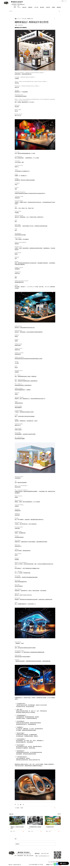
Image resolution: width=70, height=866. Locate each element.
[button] (59, 11)
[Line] (55, 864)
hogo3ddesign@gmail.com (43, 855)
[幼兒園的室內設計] (53, 820)
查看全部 (59, 813)
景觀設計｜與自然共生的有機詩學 (17, 827)
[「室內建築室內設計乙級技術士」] (35, 820)
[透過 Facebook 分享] (15, 804)
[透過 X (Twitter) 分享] (17, 804)
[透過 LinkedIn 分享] (20, 804)
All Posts (10, 11)
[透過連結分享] (23, 804)
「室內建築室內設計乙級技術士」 (34, 827)
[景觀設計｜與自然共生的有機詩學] (17, 820)
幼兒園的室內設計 (50, 826)
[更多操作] (54, 18)
